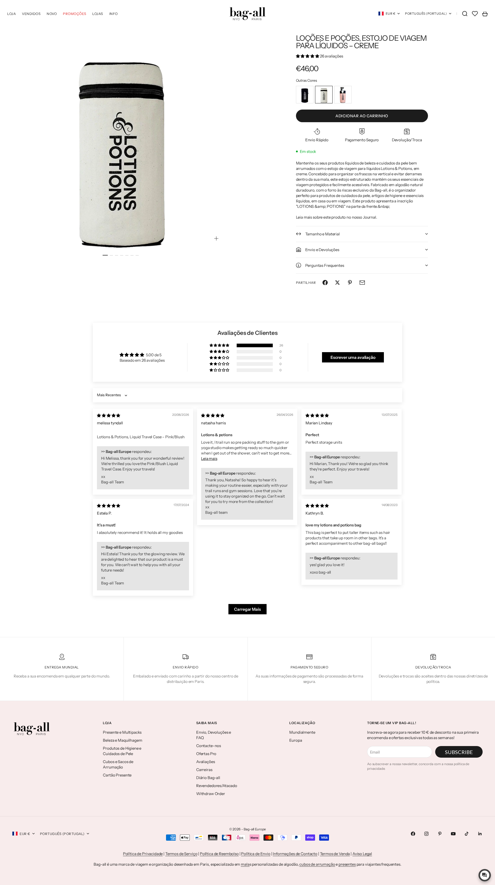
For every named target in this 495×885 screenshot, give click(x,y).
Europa (295, 740)
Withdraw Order (210, 793)
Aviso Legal (362, 853)
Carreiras (204, 769)
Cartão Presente (117, 775)
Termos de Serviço (181, 853)
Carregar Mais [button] (247, 609)
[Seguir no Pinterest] (439, 833)
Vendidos (31, 14)
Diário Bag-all (208, 777)
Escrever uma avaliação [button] (353, 357)
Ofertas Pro (206, 753)
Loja (11, 14)
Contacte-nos (208, 745)
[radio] (305, 94)
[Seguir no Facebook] (413, 833)
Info (113, 14)
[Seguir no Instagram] (426, 833)
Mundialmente (302, 732)
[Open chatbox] (484, 875)
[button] (308, 56)
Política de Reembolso (219, 853)
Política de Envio (255, 853)
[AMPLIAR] (216, 238)
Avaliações (205, 761)
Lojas (97, 14)
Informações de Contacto (295, 853)
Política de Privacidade (143, 853)
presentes (347, 864)
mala (245, 864)
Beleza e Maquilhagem (122, 740)
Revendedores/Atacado (216, 785)
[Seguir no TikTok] (466, 833)
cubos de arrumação (317, 864)
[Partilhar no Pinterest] (350, 282)
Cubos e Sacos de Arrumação (118, 764)
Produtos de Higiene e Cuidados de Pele (122, 751)
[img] (108, 415)
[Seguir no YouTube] (453, 833)
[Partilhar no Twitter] (337, 282)
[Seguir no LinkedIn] (480, 833)
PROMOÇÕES (74, 14)
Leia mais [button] (209, 458)
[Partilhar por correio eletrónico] (362, 282)
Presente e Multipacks (122, 732)
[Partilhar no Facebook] (325, 282)
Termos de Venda (335, 853)
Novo (52, 14)
